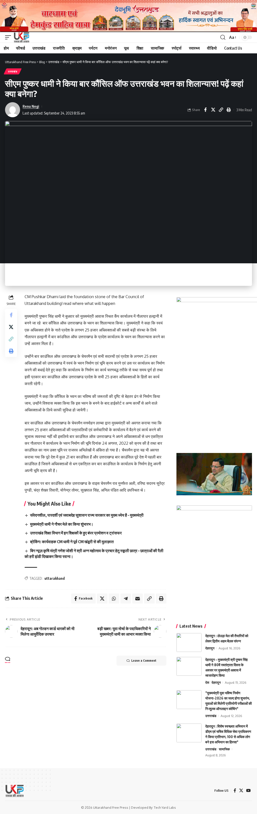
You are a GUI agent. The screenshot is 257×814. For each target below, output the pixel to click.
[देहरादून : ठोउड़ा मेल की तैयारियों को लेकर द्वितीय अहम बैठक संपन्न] (189, 642)
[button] (9, 37)
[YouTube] (248, 790)
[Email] (137, 599)
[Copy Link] (220, 110)
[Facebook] (234, 790)
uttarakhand (54, 578)
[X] (241, 790)
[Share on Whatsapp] (114, 599)
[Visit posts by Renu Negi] (12, 109)
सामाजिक (224, 749)
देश (207, 682)
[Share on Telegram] (125, 599)
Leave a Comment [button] (143, 660)
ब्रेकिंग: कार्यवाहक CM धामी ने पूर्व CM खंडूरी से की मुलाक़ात (72, 541)
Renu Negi (31, 106)
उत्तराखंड (12, 71)
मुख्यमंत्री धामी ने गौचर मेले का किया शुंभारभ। (61, 524)
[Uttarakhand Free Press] (21, 37)
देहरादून (209, 648)
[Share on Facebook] (205, 110)
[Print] (228, 110)
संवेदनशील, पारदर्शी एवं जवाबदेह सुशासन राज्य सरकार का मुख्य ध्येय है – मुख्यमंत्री (87, 515)
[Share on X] (213, 110)
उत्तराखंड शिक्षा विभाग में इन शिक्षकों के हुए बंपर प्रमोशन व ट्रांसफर (76, 532)
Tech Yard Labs (165, 807)
